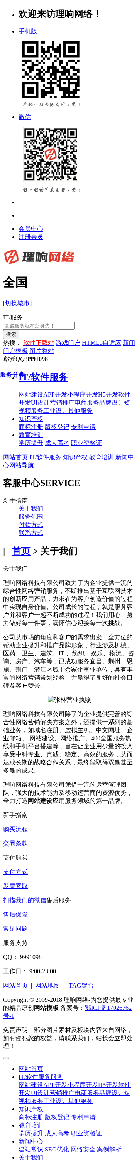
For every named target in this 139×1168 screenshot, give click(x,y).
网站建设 (31, 1085)
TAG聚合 (81, 985)
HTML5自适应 (101, 342)
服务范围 (31, 516)
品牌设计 (111, 1093)
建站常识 (31, 1149)
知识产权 (31, 418)
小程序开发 (82, 1085)
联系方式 (31, 532)
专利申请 (83, 1117)
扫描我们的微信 (24, 900)
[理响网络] (39, 264)
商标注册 (31, 1117)
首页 (21, 551)
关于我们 (31, 508)
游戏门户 (68, 342)
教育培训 (31, 435)
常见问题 (15, 928)
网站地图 (47, 985)
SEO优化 (57, 1149)
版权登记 (57, 1117)
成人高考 (57, 1133)
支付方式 (15, 872)
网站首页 (15, 457)
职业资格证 (86, 1133)
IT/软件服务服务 (41, 1077)
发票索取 (15, 886)
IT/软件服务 (45, 457)
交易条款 (15, 843)
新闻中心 (31, 1141)
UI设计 (40, 1093)
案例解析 (109, 1149)
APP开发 (55, 1085)
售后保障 (15, 914)
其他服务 (80, 1101)
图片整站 (41, 350)
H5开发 (108, 1085)
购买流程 (15, 829)
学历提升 (31, 1133)
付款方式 (31, 524)
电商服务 (87, 1093)
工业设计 (55, 1101)
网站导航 (21, 465)
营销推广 (62, 1093)
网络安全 (83, 1149)
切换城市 (17, 303)
